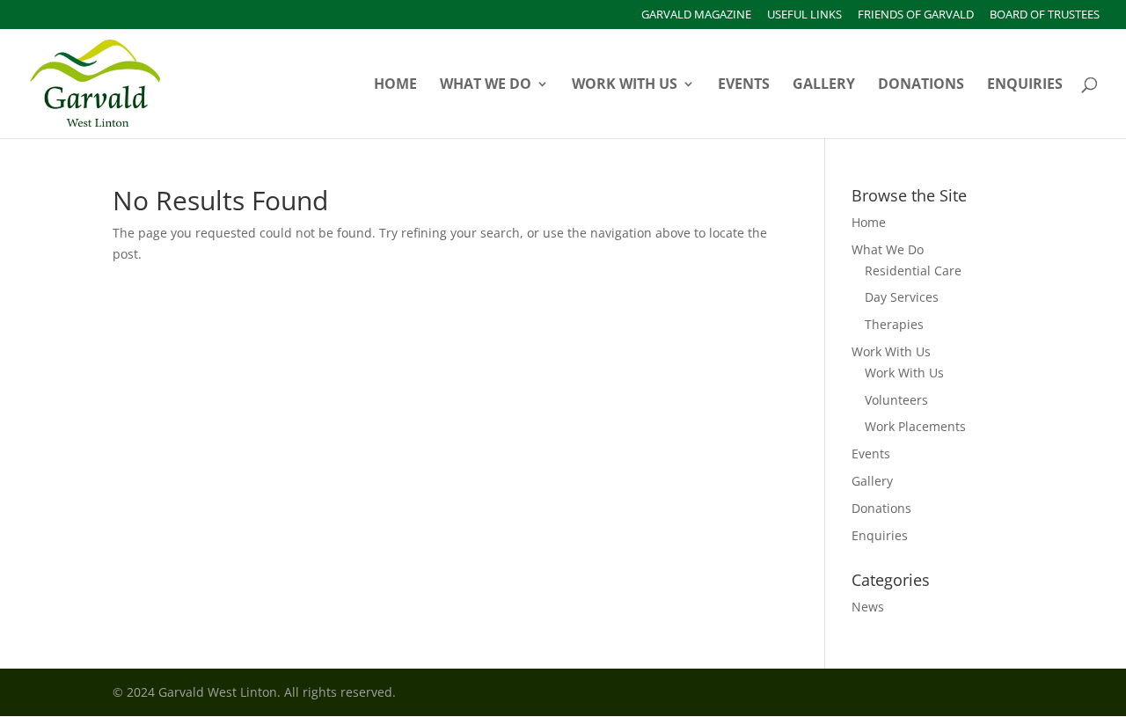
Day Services (902, 297)
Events (744, 85)
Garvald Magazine (696, 15)
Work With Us (624, 85)
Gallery (824, 85)
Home (395, 85)
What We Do (485, 85)
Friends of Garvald (916, 15)
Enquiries (1025, 85)
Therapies (894, 324)
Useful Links (804, 15)
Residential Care (913, 270)
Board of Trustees (1045, 15)
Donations (921, 85)
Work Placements (915, 426)
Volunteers (896, 399)
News (868, 606)
